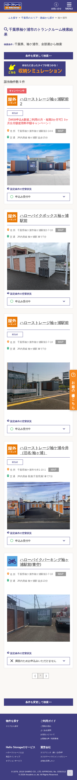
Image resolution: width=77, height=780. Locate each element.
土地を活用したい (47, 761)
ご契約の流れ (45, 726)
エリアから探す (12, 726)
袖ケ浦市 (62, 17)
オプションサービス (14, 761)
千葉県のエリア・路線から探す (37, 17)
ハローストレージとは (15, 752)
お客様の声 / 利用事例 (49, 739)
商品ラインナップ (13, 757)
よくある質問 (45, 730)
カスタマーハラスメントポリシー (53, 757)
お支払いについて (47, 734)
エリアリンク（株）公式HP (51, 752)
